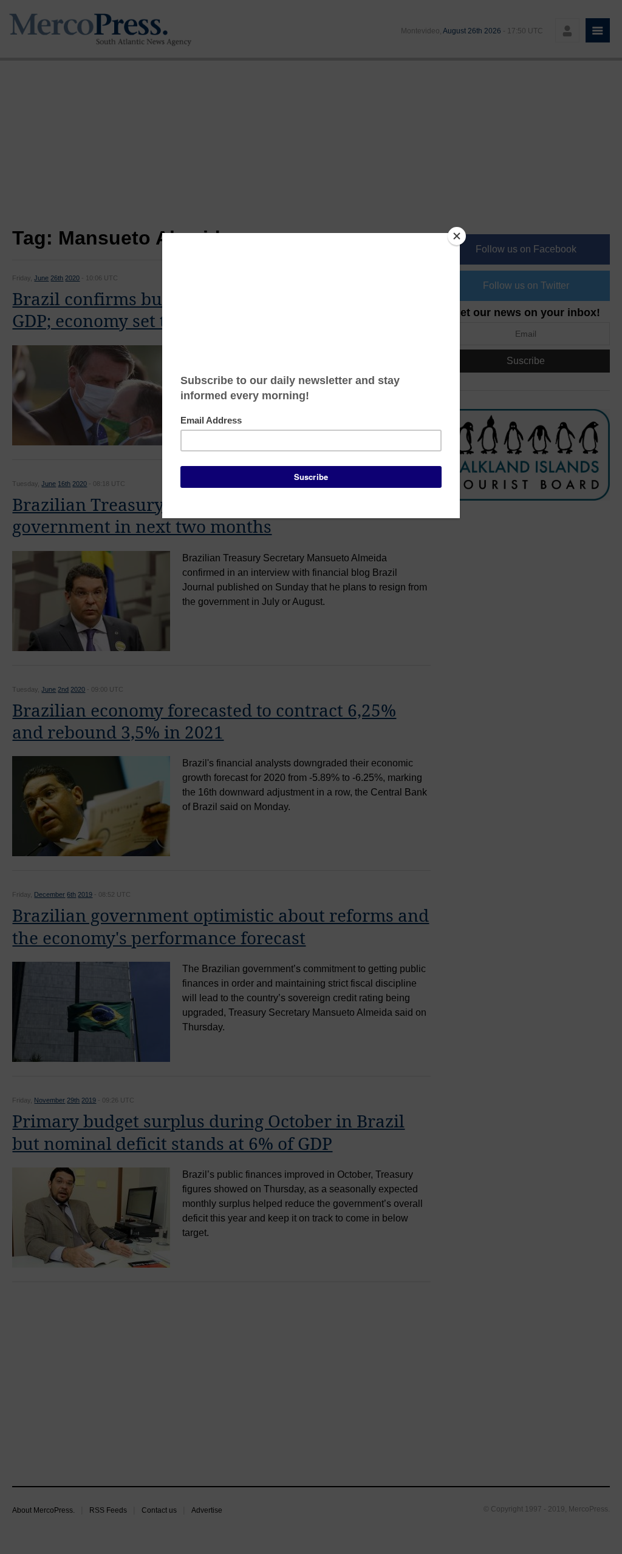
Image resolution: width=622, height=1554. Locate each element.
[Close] (457, 236)
